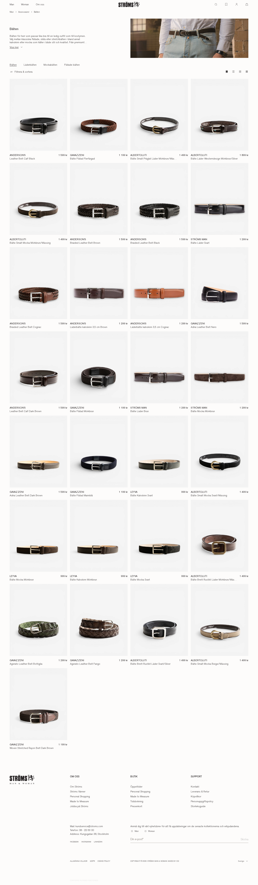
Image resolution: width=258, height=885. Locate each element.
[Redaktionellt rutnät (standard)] (226, 71)
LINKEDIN (98, 842)
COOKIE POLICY (104, 861)
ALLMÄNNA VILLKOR (78, 861)
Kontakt (195, 786)
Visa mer (14, 47)
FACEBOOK (74, 842)
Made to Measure (79, 801)
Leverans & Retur (200, 791)
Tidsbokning (136, 801)
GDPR (92, 861)
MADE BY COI (173, 861)
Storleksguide (198, 806)
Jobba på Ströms (79, 806)
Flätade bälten (72, 64)
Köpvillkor (196, 796)
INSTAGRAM (86, 842)
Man (12, 4)
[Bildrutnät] (246, 71)
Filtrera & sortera (23, 71)
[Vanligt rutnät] (233, 71)
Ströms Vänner (77, 791)
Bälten (37, 12)
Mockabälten (50, 64)
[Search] (215, 4)
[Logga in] (236, 4)
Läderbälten (30, 64)
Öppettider (136, 786)
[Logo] (129, 4)
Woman (25, 4)
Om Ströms (76, 786)
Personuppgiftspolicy (202, 801)
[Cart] (246, 4)
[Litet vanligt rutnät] (240, 71)
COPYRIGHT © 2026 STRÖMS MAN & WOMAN (148, 861)
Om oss (40, 4)
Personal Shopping (80, 796)
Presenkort (136, 806)
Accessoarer (23, 12)
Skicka (244, 839)
